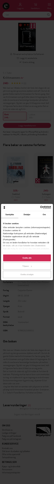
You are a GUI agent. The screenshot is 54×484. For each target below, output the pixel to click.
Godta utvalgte (27, 274)
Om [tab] (44, 214)
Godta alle (27, 258)
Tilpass (25, 266)
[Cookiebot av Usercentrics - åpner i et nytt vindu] (40, 207)
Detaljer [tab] (27, 214)
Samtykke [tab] (9, 214)
